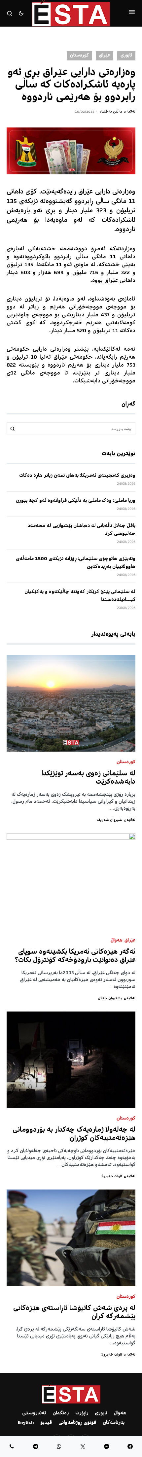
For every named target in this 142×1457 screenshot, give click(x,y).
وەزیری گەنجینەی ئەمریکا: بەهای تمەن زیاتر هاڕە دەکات (77, 476)
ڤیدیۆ (46, 1423)
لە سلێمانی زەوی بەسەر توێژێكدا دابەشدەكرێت (88, 778)
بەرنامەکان (113, 1423)
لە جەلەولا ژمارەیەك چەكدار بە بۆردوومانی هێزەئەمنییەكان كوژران (74, 1134)
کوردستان (79, 56)
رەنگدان (61, 1413)
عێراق (104, 56)
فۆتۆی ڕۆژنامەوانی (77, 1423)
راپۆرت (81, 1413)
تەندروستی (34, 1413)
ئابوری (126, 56)
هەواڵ (117, 941)
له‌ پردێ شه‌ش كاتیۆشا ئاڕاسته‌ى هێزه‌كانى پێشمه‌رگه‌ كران (74, 1313)
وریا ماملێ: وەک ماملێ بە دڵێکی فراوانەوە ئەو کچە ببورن (75, 501)
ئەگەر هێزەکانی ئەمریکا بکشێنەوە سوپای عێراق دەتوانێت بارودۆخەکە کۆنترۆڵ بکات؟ (75, 956)
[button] (131, 13)
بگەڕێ (12, 429)
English (26, 1423)
